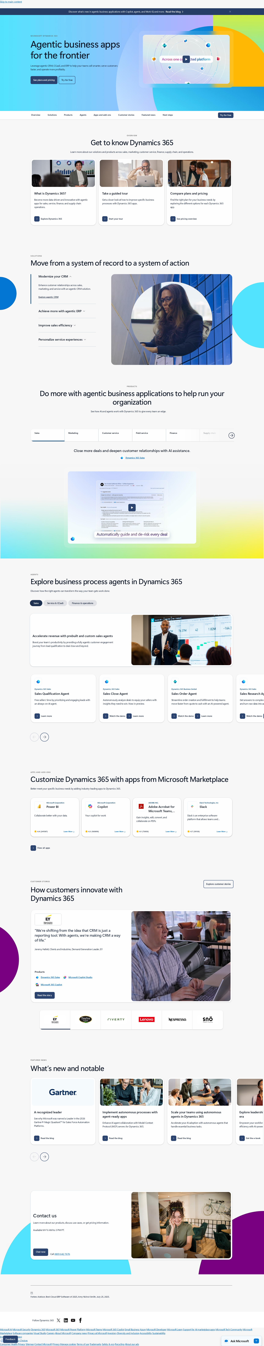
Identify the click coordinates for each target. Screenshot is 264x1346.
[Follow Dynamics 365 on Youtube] (73, 1320)
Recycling (119, 1344)
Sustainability (158, 1333)
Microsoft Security (21, 1329)
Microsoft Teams (94, 1329)
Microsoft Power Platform (72, 1329)
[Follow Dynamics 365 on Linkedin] (65, 1320)
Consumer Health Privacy (12, 1344)
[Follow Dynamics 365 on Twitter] (58, 1320)
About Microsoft (63, 1333)
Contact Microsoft (43, 1344)
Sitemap (30, 1344)
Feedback (10, 1339)
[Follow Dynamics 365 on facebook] (80, 1320)
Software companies (23, 1333)
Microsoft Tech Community (229, 1329)
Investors (112, 1333)
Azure (143, 1329)
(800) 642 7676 (62, 1254)
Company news (79, 1333)
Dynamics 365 (38, 1329)
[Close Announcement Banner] (229, 11)
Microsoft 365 (53, 1329)
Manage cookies (68, 1344)
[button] (186, 59)
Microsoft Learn (175, 1329)
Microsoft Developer (156, 1329)
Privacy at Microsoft (97, 1333)
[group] (63, 698)
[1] (32, 1292)
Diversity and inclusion (128, 1333)
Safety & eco (108, 1344)
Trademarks (95, 1344)
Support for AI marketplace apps (199, 1329)
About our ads (132, 1344)
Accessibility (146, 1333)
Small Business (132, 1329)
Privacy (56, 1344)
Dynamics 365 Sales (135, 457)
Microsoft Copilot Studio (80, 977)
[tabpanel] (132, 497)
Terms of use (83, 1344)
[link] (35, 116)
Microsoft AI (6, 1329)
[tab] (48, 435)
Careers (50, 1333)
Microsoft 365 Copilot (51, 984)
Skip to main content (11, 1)
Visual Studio (39, 1333)
